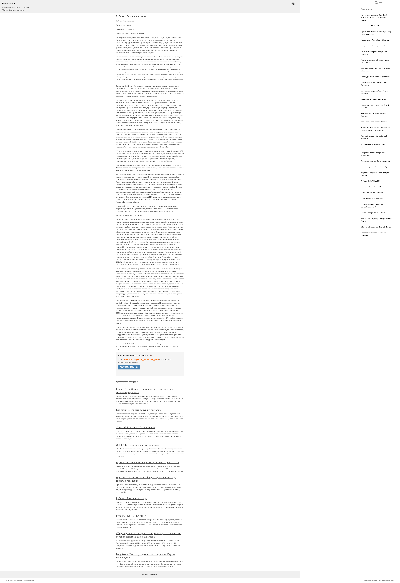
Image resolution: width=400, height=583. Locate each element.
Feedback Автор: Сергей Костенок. (373, 213)
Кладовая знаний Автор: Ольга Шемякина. (376, 46)
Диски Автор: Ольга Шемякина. (372, 193)
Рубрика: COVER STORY (370, 26)
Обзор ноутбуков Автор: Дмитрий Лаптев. (376, 227)
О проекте (144, 574)
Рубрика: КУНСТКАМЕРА (370, 181)
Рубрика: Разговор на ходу (131, 498)
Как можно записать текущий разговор (138, 409)
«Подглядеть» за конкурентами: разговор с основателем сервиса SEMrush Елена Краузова (148, 535)
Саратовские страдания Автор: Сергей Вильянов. (19, 580)
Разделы (153, 574)
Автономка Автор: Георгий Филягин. (374, 122)
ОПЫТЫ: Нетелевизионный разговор (137, 444)
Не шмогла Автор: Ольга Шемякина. (374, 187)
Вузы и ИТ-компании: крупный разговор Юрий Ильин (147, 462)
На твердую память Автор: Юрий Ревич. (375, 77)
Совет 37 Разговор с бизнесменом (135, 427)
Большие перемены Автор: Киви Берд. (374, 167)
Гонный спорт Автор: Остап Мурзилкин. (375, 161)
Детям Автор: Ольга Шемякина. (372, 198)
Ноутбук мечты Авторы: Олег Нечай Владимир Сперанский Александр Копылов (374, 17)
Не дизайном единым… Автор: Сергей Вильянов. (379, 580)
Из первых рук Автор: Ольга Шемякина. (375, 40)
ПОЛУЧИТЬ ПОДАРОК (129, 367)
